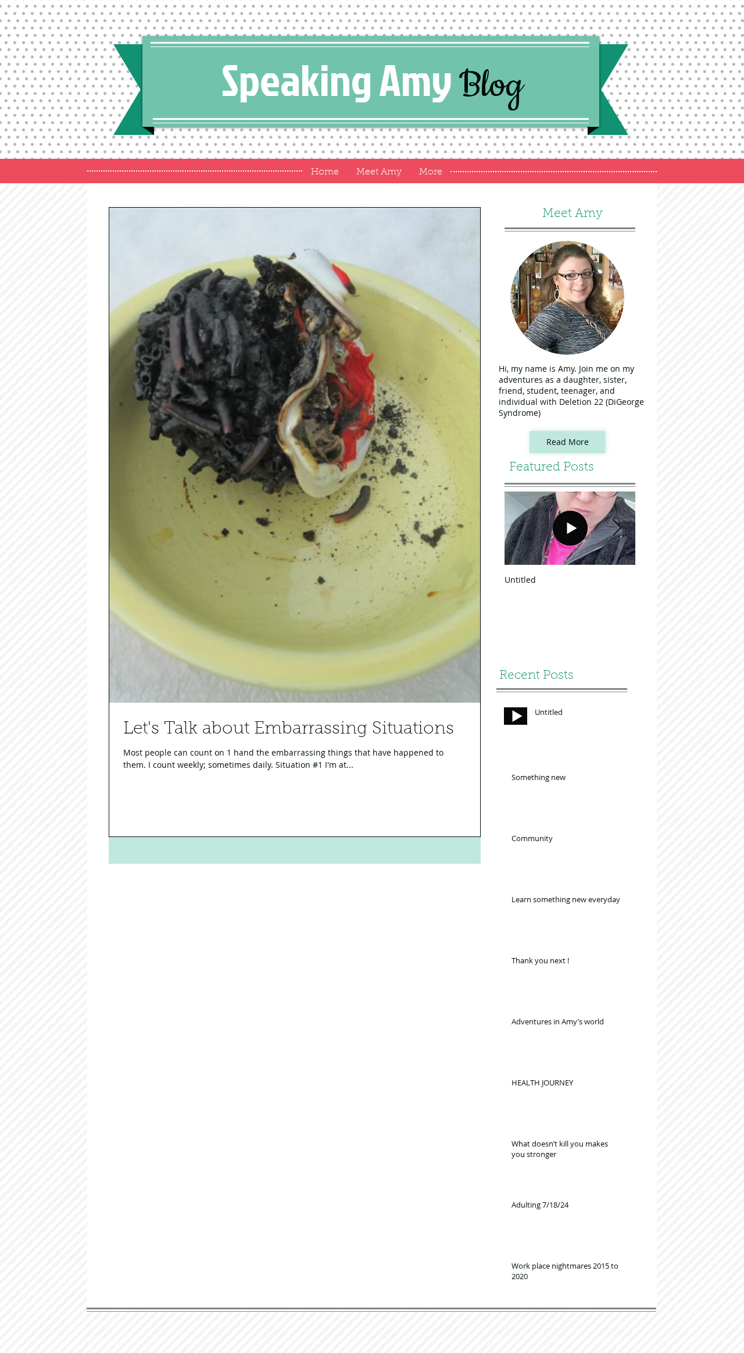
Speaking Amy (372, 79)
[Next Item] (616, 528)
